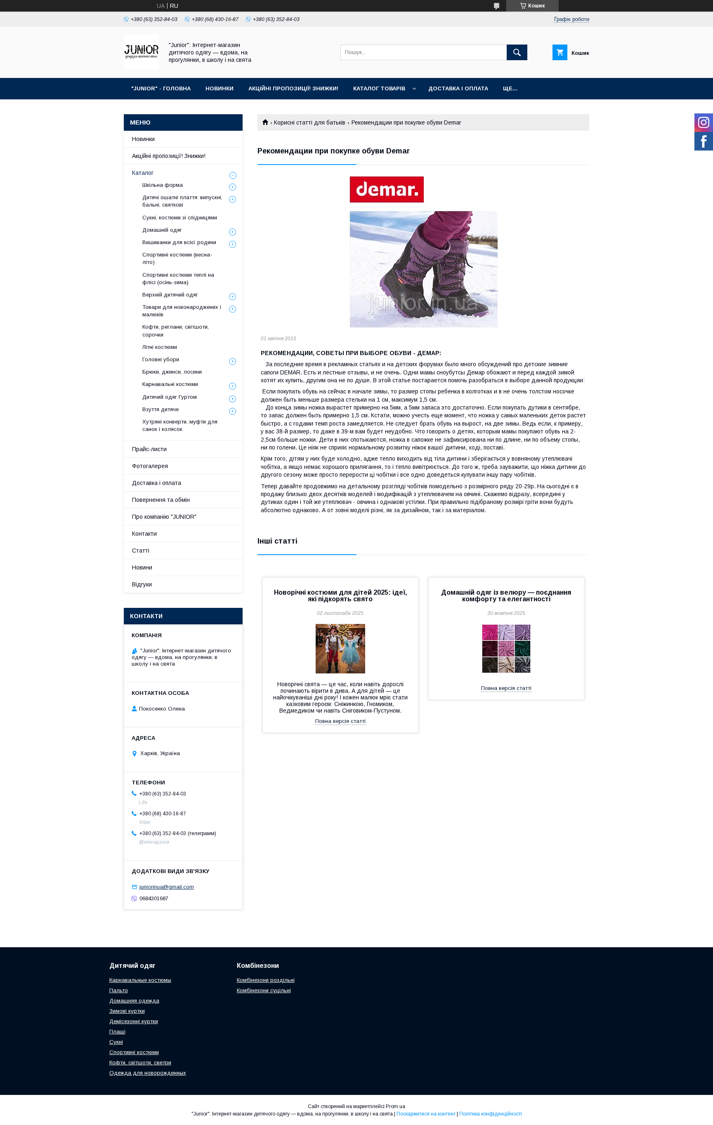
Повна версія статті (340, 721)
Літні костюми (159, 347)
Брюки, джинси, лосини (172, 372)
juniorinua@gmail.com (166, 887)
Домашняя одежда (134, 1001)
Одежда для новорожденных (147, 1073)
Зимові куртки (127, 1011)
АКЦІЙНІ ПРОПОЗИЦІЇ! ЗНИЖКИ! (293, 88)
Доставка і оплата (156, 483)
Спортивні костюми (134, 1052)
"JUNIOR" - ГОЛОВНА (161, 88)
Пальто (118, 990)
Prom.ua (395, 1106)
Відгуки (142, 584)
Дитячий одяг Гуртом (169, 397)
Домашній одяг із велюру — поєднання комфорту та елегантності (506, 596)
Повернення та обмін (161, 500)
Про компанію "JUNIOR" (164, 516)
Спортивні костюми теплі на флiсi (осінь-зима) (178, 278)
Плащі (117, 1032)
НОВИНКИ (219, 88)
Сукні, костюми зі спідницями (179, 217)
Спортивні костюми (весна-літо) (177, 258)
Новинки (143, 139)
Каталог (142, 172)
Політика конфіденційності (490, 1114)
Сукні (116, 1042)
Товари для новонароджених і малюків (181, 311)
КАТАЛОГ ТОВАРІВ (379, 88)
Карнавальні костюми (170, 384)
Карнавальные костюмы (140, 980)
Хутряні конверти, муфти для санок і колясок (179, 425)
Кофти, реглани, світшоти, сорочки (175, 330)
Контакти (144, 533)
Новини (142, 567)
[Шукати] (517, 52)
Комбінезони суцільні (264, 990)
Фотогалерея (150, 466)
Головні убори (160, 359)
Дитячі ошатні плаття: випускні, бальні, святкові (182, 201)
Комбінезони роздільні (266, 980)
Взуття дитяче (160, 409)
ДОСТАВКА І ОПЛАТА (458, 88)
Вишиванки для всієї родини (179, 242)
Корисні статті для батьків (309, 122)
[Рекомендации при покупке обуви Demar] (423, 252)
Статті (140, 550)
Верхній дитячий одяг (170, 295)
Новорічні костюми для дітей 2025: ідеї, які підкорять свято (340, 596)
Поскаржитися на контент (426, 1114)
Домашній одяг (162, 230)
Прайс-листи (149, 449)
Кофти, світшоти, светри (140, 1062)
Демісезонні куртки (133, 1021)
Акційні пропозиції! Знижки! (168, 156)
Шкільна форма (162, 185)
